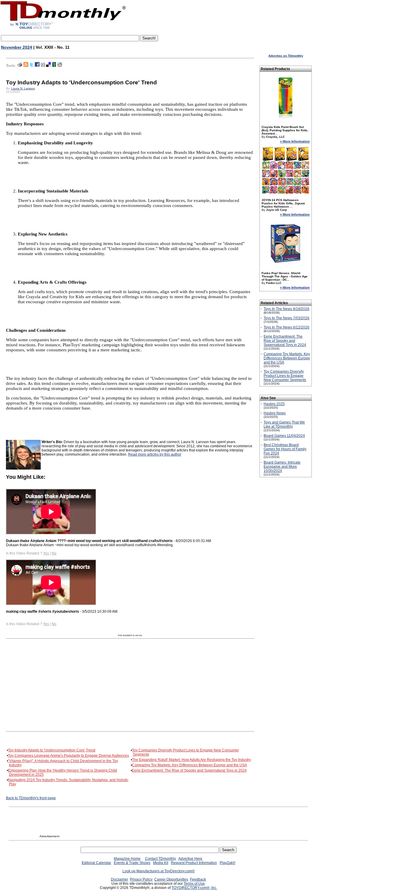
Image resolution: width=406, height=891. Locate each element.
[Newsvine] (54, 66)
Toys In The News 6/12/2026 (286, 327)
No (54, 553)
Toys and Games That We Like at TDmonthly (284, 424)
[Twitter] (31, 66)
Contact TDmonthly (160, 859)
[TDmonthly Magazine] (63, 29)
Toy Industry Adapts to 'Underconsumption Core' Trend (51, 750)
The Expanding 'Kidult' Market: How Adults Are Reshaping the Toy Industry (191, 760)
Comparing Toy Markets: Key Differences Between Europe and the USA (189, 765)
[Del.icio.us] (48, 66)
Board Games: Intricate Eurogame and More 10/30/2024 (282, 466)
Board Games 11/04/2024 (284, 436)
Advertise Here (190, 859)
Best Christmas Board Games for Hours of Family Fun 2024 (285, 449)
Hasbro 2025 (274, 404)
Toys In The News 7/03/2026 (286, 318)
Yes (46, 553)
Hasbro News (275, 413)
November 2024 (16, 47)
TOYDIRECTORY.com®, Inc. (194, 888)
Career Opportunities (171, 879)
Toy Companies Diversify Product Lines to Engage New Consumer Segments (285, 375)
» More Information (295, 141)
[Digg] (42, 66)
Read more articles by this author (154, 454)
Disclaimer (119, 879)
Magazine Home (127, 859)
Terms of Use (194, 883)
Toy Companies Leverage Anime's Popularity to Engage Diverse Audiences (68, 755)
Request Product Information (194, 863)
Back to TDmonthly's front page (31, 798)
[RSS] (25, 66)
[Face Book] (37, 66)
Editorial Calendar (96, 863)
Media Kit (160, 863)
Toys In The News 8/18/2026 (286, 309)
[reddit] (59, 66)
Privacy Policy (141, 879)
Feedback (198, 879)
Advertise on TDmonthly (285, 55)
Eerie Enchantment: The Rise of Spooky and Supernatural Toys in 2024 (189, 770)
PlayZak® (227, 863)
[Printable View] (20, 66)
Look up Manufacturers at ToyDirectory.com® (158, 871)
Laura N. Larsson (23, 88)
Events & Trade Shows (132, 863)
